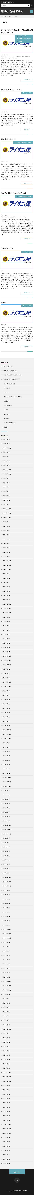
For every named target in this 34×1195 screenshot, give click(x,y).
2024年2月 (5, 443)
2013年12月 (6, 877)
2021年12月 (6, 508)
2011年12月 (6, 981)
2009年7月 (5, 1094)
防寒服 (6, 414)
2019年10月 (6, 613)
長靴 (5, 409)
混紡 (17, 216)
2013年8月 (5, 894)
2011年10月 (6, 990)
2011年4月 (5, 1011)
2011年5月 (5, 1007)
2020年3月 (5, 591)
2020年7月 (5, 582)
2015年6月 (5, 803)
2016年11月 (6, 734)
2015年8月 (5, 795)
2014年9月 (5, 838)
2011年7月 (5, 1003)
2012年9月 (5, 942)
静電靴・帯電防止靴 (9, 422)
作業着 (22, 56)
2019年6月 (5, 630)
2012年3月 (5, 968)
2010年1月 (5, 1068)
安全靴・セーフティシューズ (11, 396)
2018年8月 (5, 669)
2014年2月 (5, 868)
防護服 (6, 418)
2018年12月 (6, 656)
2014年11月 (6, 829)
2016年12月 (6, 730)
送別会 (3, 302)
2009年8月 (5, 1090)
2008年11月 (6, 1128)
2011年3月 (5, 1016)
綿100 (20, 216)
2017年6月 (5, 704)
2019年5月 (5, 634)
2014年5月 (5, 855)
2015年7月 (5, 799)
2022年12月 (6, 469)
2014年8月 (5, 842)
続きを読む (27, 79)
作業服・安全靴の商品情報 (25, 38)
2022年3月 (5, 495)
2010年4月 (5, 1055)
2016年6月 (5, 756)
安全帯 (6, 392)
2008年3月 (5, 1163)
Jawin (9, 216)
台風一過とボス (7, 248)
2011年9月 (5, 994)
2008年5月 (5, 1155)
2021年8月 (5, 526)
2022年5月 (5, 491)
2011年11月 (6, 985)
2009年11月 (6, 1076)
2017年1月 (5, 725)
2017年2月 (5, 721)
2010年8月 (5, 1037)
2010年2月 (5, 1063)
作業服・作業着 (22, 36)
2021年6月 (5, 534)
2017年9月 (5, 691)
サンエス (10, 56)
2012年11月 (6, 933)
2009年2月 (5, 1116)
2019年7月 (5, 625)
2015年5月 (5, 808)
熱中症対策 (7, 57)
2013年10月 (6, 886)
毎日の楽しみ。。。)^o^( (11, 89)
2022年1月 (5, 504)
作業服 (18, 56)
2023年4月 (5, 456)
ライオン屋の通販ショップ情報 (24, 142)
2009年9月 (5, 1085)
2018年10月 (6, 665)
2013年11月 (6, 881)
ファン (14, 56)
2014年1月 (5, 873)
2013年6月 (5, 903)
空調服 (20, 41)
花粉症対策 (7, 405)
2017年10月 (6, 686)
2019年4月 (5, 639)
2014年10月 (6, 834)
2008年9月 (5, 1137)
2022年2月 (5, 500)
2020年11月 (6, 565)
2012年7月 (5, 951)
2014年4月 (5, 860)
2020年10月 (6, 569)
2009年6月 (5, 1098)
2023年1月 (5, 465)
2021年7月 (5, 530)
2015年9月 (5, 790)
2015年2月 (5, 816)
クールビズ (5, 56)
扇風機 (26, 56)
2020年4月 (5, 586)
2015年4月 (5, 812)
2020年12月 (6, 560)
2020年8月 (5, 578)
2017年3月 (5, 717)
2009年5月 (5, 1102)
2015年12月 (6, 777)
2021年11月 (6, 513)
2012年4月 (5, 964)
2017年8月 (5, 695)
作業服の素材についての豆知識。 (14, 193)
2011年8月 (5, 998)
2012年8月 (5, 946)
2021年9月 (5, 521)
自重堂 (24, 216)
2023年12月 (6, 448)
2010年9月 (5, 1033)
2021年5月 (5, 539)
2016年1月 (5, 773)
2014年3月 (5, 864)
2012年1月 (5, 977)
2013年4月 (5, 912)
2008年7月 (5, 1146)
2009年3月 (5, 1111)
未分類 (4, 427)
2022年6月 (5, 487)
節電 (16, 57)
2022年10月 (6, 474)
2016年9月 (5, 743)
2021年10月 (6, 517)
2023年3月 (5, 461)
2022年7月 (5, 482)
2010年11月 (6, 1029)
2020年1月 (5, 599)
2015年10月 (6, 786)
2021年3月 (5, 547)
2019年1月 (5, 651)
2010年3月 (5, 1059)
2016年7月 (5, 751)
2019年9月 (5, 617)
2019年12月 (6, 604)
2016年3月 (5, 769)
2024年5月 (5, 439)
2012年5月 (5, 959)
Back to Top (17, 1172)
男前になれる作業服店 (12, 11)
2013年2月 (5, 920)
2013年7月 (5, 899)
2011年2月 (5, 1020)
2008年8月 (5, 1142)
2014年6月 (5, 851)
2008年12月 (6, 1124)
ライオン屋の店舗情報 (8, 370)
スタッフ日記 (28, 93)
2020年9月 (5, 573)
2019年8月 (5, 621)
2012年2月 (5, 972)
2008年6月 (5, 1150)
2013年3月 (5, 916)
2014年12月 (6, 825)
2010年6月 (5, 1046)
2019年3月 (5, 643)
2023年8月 (5, 452)
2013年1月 (5, 925)
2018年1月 (5, 678)
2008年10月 (6, 1133)
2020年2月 (5, 595)
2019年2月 (5, 647)
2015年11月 (6, 782)
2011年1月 (5, 1024)
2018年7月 (5, 673)
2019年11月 (6, 608)
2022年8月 (5, 478)
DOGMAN (4, 216)
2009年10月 (6, 1081)
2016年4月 (5, 764)
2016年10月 (6, 738)
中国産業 (13, 216)
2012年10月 (6, 938)
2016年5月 (5, 760)
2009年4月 (5, 1107)
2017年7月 (5, 699)
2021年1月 (5, 556)
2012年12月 (6, 929)
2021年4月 (5, 543)
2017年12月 (6, 682)
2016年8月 (5, 747)
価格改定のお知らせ (9, 139)
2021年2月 (5, 552)
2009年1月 (5, 1120)
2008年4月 (5, 1159)
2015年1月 (5, 821)
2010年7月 (5, 1042)
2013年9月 (5, 890)
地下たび (6, 388)
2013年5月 (5, 907)
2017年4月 (5, 712)
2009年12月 (6, 1072)
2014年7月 (5, 847)
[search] (28, 5)
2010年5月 (5, 1050)
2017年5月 (5, 708)
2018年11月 (6, 660)
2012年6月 (5, 955)
